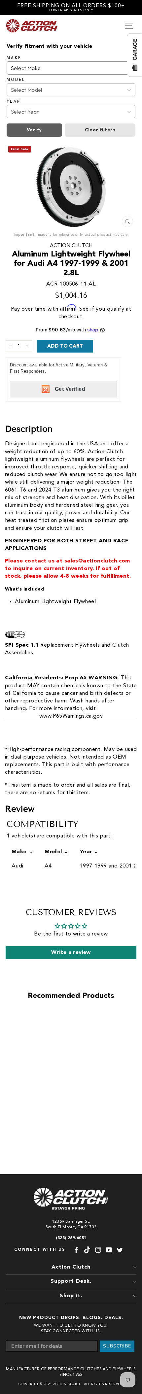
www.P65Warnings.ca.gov (71, 716)
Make (14, 58)
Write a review (71, 952)
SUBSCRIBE (117, 1346)
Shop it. (71, 1296)
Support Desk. (71, 1281)
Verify (34, 130)
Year (13, 101)
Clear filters (100, 130)
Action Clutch (71, 246)
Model (16, 80)
